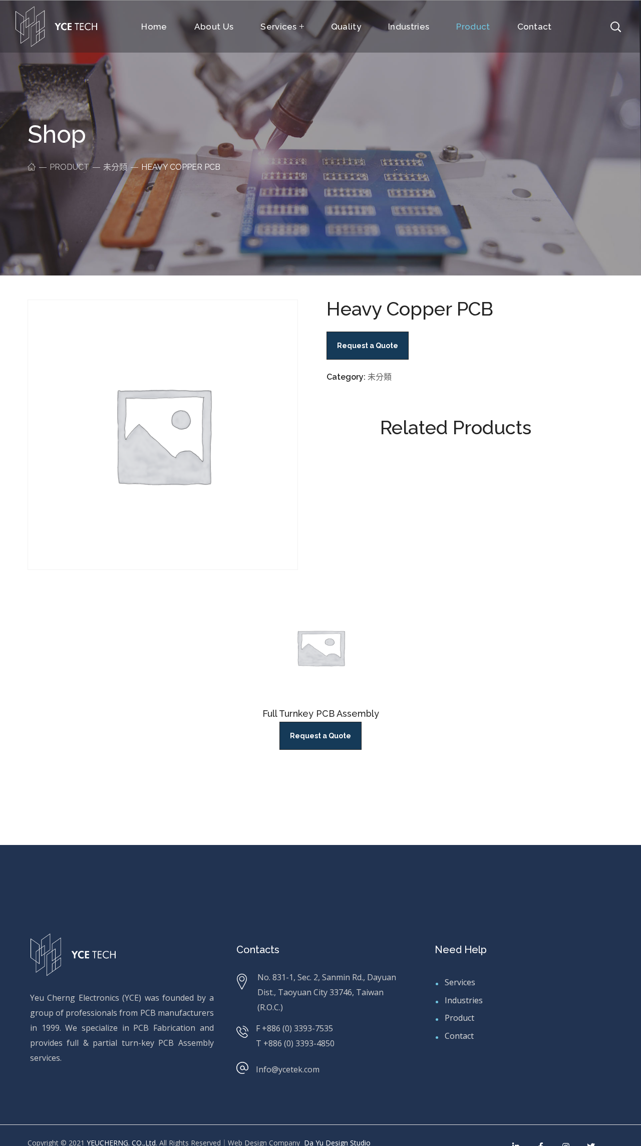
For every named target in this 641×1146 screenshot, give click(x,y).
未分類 (115, 167)
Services (460, 982)
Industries (464, 1000)
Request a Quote (320, 736)
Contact (459, 1035)
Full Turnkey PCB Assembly (320, 713)
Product (69, 167)
